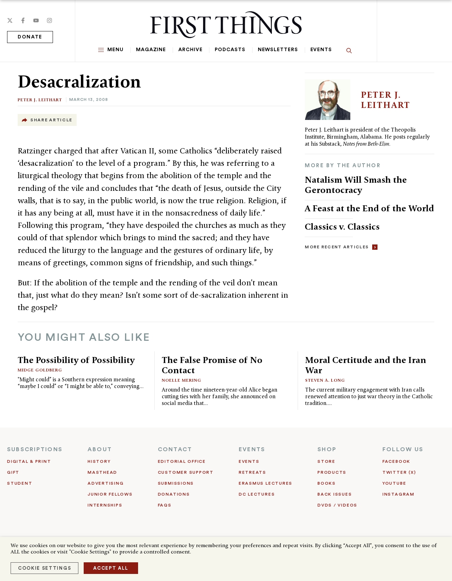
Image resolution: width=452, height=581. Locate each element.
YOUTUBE (394, 483)
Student (19, 483)
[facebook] (22, 20)
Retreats (252, 472)
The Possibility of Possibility (76, 359)
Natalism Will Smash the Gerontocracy (356, 184)
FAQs (165, 505)
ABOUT (100, 449)
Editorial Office (182, 461)
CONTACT (175, 449)
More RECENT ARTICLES (337, 247)
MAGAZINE (151, 49)
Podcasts (230, 49)
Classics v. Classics (342, 226)
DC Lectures (257, 494)
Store (326, 461)
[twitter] (10, 20)
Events (321, 49)
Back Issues (334, 494)
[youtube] (36, 20)
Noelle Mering (181, 380)
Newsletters (278, 49)
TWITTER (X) (399, 472)
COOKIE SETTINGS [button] (44, 568)
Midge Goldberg (40, 370)
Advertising (106, 483)
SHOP (327, 449)
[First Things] (226, 24)
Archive (190, 49)
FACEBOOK (396, 461)
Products (331, 472)
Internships (105, 505)
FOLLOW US (402, 449)
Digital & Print (29, 461)
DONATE (30, 37)
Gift (13, 472)
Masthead (102, 472)
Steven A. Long (325, 380)
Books (326, 483)
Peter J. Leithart (40, 99)
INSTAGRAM (398, 494)
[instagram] (49, 20)
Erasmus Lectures (265, 483)
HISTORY (99, 461)
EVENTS (252, 449)
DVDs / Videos (337, 505)
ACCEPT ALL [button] (111, 568)
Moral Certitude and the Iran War (365, 365)
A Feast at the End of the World (369, 208)
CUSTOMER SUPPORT (186, 472)
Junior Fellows (110, 494)
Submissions (176, 483)
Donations (174, 494)
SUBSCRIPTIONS (35, 449)
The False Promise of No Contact (212, 365)
